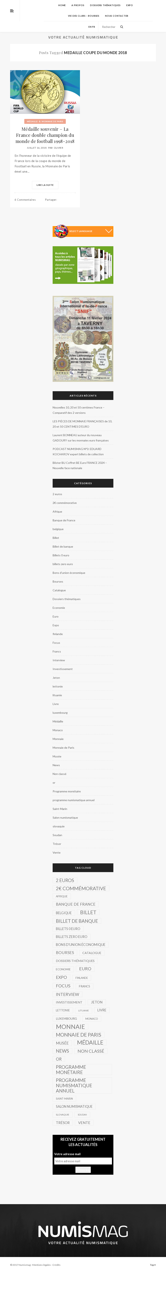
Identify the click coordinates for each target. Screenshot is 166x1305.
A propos (77, 5)
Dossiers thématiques (105, 5)
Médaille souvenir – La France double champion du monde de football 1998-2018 (45, 135)
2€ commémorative (65, 502)
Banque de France (64, 520)
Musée (57, 756)
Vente (57, 852)
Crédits (56, 1264)
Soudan (57, 835)
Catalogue (59, 590)
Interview (59, 660)
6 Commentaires (25, 199)
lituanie (57, 695)
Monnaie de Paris (52, 121)
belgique (58, 529)
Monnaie (58, 739)
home (62, 5)
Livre (56, 704)
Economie (59, 607)
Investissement (63, 669)
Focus (56, 642)
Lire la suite (45, 185)
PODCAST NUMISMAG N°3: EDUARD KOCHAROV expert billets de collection (78, 451)
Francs (57, 651)
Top (152, 1264)
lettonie (58, 686)
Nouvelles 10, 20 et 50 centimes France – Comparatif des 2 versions (78, 410)
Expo (129, 5)
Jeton (56, 677)
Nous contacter (116, 15)
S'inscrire (83, 1170)
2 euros (57, 494)
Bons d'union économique (69, 572)
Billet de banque (63, 546)
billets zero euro (63, 564)
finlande (58, 634)
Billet (56, 537)
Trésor (57, 843)
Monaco (58, 730)
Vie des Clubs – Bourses (83, 15)
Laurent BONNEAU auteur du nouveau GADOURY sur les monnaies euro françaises (81, 437)
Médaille (32, 121)
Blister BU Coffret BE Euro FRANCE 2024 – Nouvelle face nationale (80, 465)
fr (93, 26)
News (56, 765)
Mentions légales (41, 1264)
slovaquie (59, 826)
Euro (56, 616)
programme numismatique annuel (74, 800)
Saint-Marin (60, 808)
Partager (51, 199)
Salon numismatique (65, 817)
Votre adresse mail (67, 1154)
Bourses (58, 581)
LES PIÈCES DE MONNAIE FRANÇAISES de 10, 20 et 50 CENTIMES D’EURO (82, 423)
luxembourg (60, 712)
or (54, 782)
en (90, 26)
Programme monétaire (67, 791)
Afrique (57, 511)
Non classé (59, 774)
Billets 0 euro (61, 555)
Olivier (58, 147)
